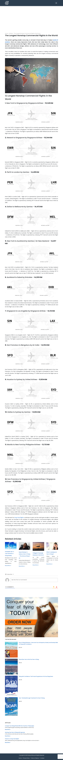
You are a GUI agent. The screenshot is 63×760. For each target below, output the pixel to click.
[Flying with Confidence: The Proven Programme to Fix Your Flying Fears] (11, 685)
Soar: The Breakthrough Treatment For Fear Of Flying (32, 698)
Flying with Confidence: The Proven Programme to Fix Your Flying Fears (36, 676)
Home (6, 33)
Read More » (8, 565)
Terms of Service (35, 758)
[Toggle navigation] (56, 3)
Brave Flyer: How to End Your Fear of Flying (29, 659)
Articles (11, 33)
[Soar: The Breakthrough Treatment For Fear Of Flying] (11, 706)
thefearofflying (31, 755)
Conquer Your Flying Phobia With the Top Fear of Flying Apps (19, 725)
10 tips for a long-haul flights (12, 738)
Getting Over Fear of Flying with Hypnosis (15, 732)
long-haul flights (19, 517)
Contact (42, 758)
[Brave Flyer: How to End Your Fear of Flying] (11, 666)
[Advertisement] (31, 17)
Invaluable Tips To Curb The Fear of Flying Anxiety (9, 553)
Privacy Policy (26, 758)
